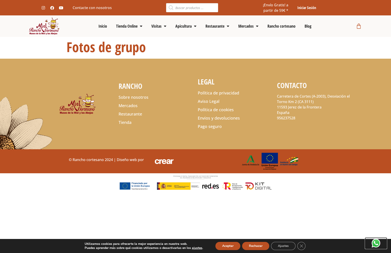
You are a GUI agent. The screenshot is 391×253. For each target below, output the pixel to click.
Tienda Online (127, 26)
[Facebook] (52, 8)
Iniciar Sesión (306, 7)
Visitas (156, 26)
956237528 (286, 118)
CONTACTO (292, 85)
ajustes (197, 248)
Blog (308, 26)
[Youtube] (61, 8)
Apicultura (183, 26)
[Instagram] (43, 8)
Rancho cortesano (281, 26)
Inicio (102, 26)
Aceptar (228, 246)
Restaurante (214, 26)
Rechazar (255, 246)
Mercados (246, 26)
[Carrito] (358, 26)
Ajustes (283, 246)
